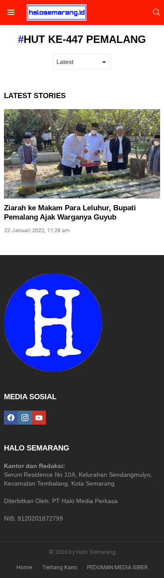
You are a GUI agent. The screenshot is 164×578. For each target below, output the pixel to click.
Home (24, 567)
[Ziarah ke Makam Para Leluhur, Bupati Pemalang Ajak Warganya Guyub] (82, 154)
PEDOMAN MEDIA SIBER (117, 567)
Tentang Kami (59, 567)
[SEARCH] (156, 12)
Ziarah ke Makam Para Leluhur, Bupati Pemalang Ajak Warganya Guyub (70, 212)
